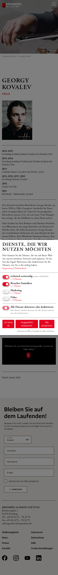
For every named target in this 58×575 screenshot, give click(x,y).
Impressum (7, 268)
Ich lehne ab (8, 324)
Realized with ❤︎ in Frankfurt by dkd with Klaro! (35, 331)
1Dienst (16, 286)
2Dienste (16, 300)
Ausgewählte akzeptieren (27, 324)
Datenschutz (20, 268)
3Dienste (16, 279)
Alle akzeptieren (46, 324)
